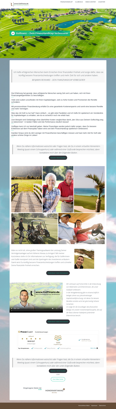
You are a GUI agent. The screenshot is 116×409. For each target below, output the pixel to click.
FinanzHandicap (66, 2)
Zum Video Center (58, 379)
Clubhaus (79, 2)
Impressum (94, 405)
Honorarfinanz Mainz (84, 405)
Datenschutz (102, 405)
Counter (101, 2)
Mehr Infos (93, 348)
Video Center (90, 2)
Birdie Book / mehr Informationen (58, 273)
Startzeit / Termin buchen (58, 158)
